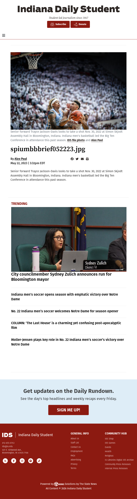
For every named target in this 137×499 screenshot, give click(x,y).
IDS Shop (109, 439)
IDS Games (110, 443)
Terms (73, 468)
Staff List (75, 443)
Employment (77, 451)
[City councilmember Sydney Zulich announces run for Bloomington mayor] (68, 239)
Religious (109, 456)
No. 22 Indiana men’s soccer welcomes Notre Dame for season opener (64, 311)
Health (108, 451)
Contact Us (76, 447)
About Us (75, 439)
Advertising (76, 460)
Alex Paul (97, 140)
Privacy (74, 464)
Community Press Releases (118, 464)
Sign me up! (68, 410)
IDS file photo (76, 140)
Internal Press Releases (116, 468)
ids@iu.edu (7, 446)
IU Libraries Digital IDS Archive (119, 460)
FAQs (73, 456)
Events (108, 447)
